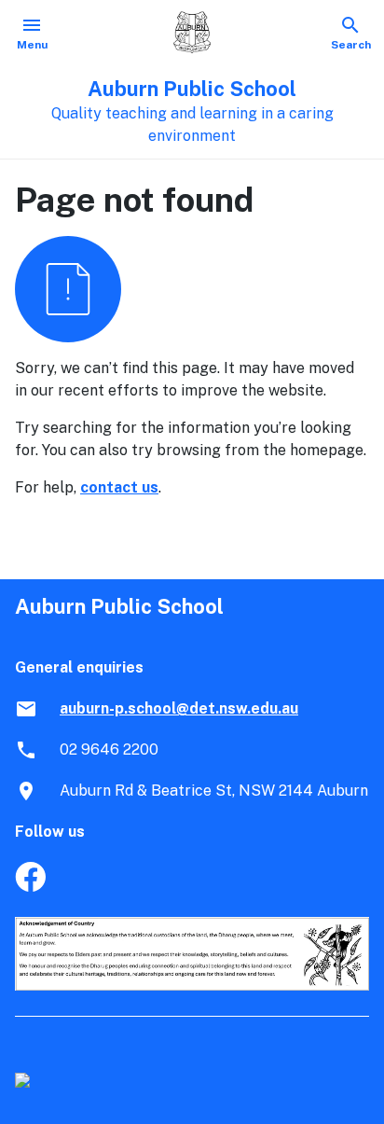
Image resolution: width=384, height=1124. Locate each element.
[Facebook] (30, 886)
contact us (119, 487)
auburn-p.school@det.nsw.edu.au (179, 708)
